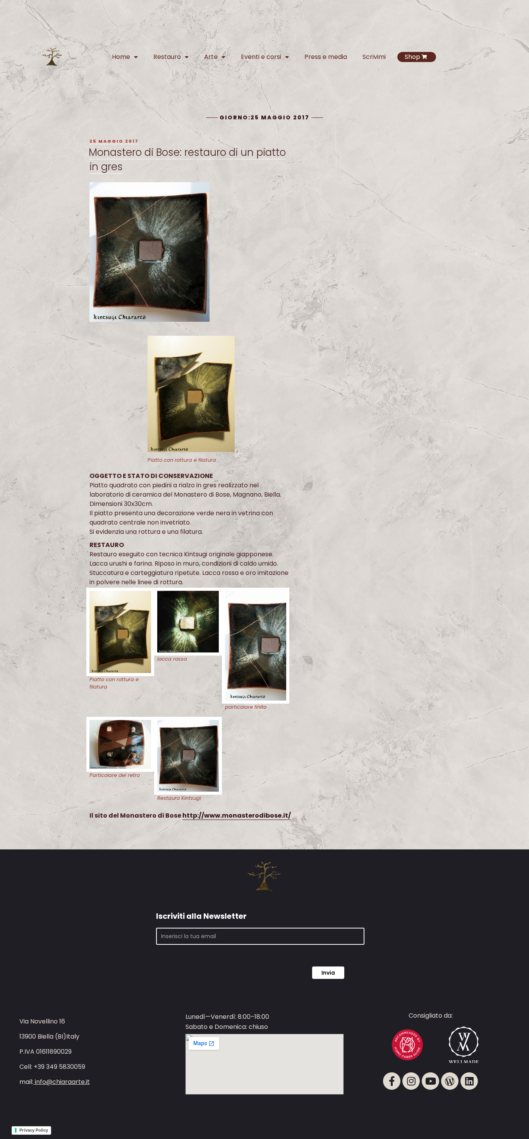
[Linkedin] (469, 1081)
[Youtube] (430, 1081)
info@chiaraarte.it (62, 1081)
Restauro (167, 56)
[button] (502, 1108)
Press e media (325, 56)
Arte (211, 56)
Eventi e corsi (261, 56)
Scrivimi (374, 56)
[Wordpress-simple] (450, 1081)
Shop (412, 56)
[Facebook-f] (391, 1081)
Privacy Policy (33, 1130)
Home (121, 56)
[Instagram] (411, 1081)
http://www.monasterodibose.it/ (236, 815)
